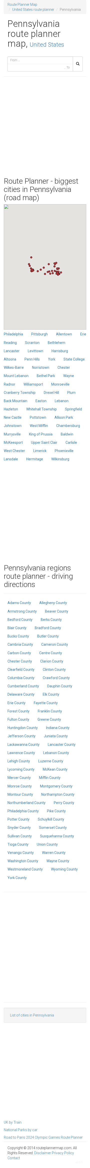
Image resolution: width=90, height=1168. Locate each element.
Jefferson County (22, 736)
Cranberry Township (20, 393)
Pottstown (38, 417)
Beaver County (56, 611)
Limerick (39, 451)
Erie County (17, 703)
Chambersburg (68, 426)
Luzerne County (50, 761)
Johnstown (13, 426)
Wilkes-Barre (14, 368)
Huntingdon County (23, 728)
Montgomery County (56, 786)
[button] (31, 257)
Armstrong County (22, 611)
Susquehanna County (57, 836)
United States (47, 44)
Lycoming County (21, 769)
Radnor (9, 384)
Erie (83, 334)
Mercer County (19, 778)
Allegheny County (53, 603)
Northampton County (57, 794)
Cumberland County (23, 686)
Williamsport (33, 384)
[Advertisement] (45, 127)
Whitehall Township (41, 409)
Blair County (17, 628)
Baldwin (67, 434)
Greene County (49, 719)
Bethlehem (56, 343)
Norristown (40, 368)
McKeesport (13, 443)
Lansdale (11, 459)
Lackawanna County (24, 745)
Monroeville (60, 384)
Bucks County (18, 636)
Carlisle (71, 443)
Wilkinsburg (60, 459)
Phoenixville (64, 451)
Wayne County (57, 861)
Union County (47, 844)
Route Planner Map (22, 5)
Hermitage (34, 459)
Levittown (35, 351)
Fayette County (46, 703)
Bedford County (20, 620)
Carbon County (19, 653)
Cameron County (54, 644)
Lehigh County (19, 761)
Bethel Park (46, 376)
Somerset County (53, 828)
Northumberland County (27, 803)
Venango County (21, 853)
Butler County (48, 636)
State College (74, 359)
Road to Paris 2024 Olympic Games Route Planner (43, 1137)
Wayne (68, 376)
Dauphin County (59, 686)
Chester (64, 368)
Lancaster (12, 351)
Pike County (56, 811)
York (51, 359)
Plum (71, 393)
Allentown (64, 334)
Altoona (10, 359)
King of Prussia (40, 434)
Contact (14, 1158)
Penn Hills (32, 359)
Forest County (19, 711)
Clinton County (54, 670)
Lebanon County (56, 753)
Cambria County (20, 644)
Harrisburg (60, 351)
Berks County (51, 620)
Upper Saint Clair (44, 443)
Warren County (54, 853)
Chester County (20, 661)
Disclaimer (42, 1153)
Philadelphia (13, 334)
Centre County (50, 653)
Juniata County (56, 736)
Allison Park (63, 417)
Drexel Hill (51, 393)
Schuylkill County (51, 819)
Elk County (51, 694)
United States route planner (33, 10)
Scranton (32, 343)
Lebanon (61, 401)
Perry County (64, 803)
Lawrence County (21, 753)
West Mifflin (39, 426)
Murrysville (12, 434)
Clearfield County (21, 670)
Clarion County (51, 661)
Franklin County (50, 711)
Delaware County (21, 694)
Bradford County (48, 628)
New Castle (13, 417)
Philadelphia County (23, 811)
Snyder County (19, 828)
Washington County (23, 861)
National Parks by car (21, 1130)
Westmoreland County (25, 869)
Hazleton (11, 409)
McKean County (55, 769)
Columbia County (21, 678)
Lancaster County (62, 745)
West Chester (14, 451)
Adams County (19, 603)
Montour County (20, 794)
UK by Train (13, 1122)
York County (17, 878)
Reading (10, 343)
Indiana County (58, 728)
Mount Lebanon (16, 376)
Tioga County (18, 844)
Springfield (73, 409)
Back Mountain (15, 401)
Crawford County (56, 678)
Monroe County (20, 786)
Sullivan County (20, 836)
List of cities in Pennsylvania (32, 1015)
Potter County (19, 819)
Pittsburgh (39, 334)
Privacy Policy (63, 1153)
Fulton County (18, 719)
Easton (41, 401)
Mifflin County (49, 778)
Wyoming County (64, 869)
